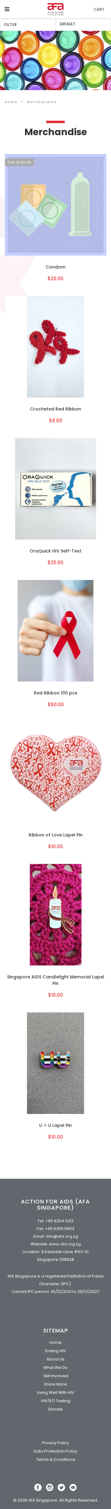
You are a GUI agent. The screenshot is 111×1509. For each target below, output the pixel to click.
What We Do (55, 1367)
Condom (55, 267)
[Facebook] (38, 1487)
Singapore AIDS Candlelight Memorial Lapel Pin (55, 980)
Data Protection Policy (55, 1451)
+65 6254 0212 (59, 1221)
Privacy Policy (55, 1443)
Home (11, 101)
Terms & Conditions (55, 1459)
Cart (99, 9)
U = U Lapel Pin (55, 1125)
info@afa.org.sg (62, 1236)
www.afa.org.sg (65, 1244)
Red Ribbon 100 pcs (55, 693)
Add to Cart (55, 204)
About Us (55, 1359)
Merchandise (42, 101)
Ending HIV (55, 1351)
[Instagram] (49, 1487)
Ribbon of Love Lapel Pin (56, 835)
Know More (55, 1384)
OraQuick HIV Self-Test (55, 551)
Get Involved (55, 1376)
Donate (55, 1409)
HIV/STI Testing (55, 1401)
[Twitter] (61, 1487)
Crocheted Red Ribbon (55, 409)
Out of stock (19, 162)
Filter (10, 24)
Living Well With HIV (55, 1392)
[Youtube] (73, 1487)
